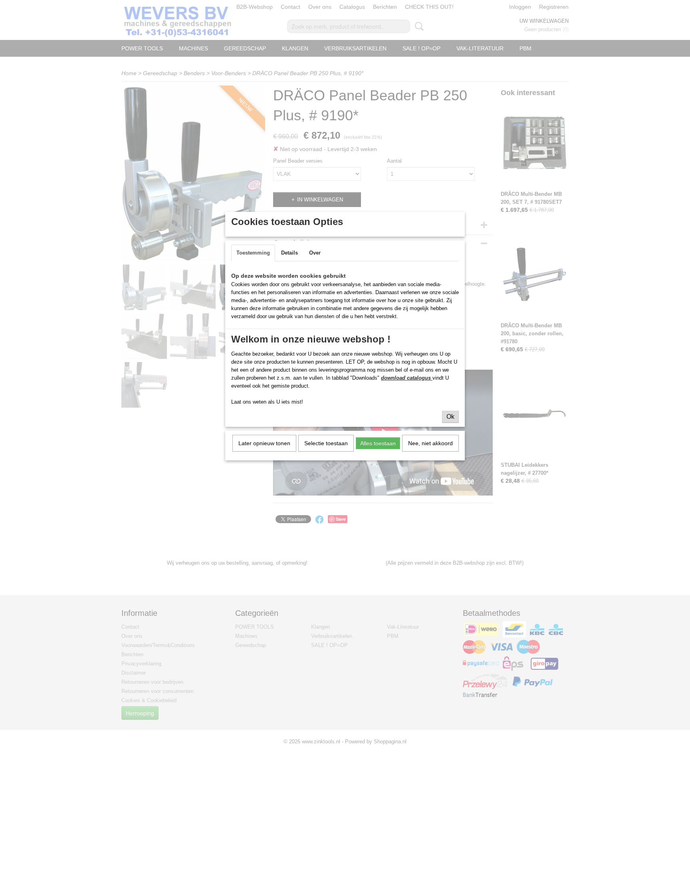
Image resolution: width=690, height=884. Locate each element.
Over (315, 253)
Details (289, 253)
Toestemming (253, 253)
